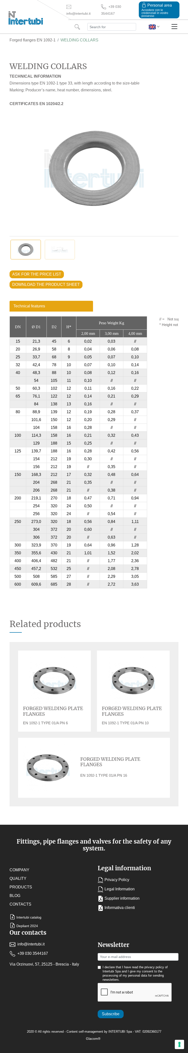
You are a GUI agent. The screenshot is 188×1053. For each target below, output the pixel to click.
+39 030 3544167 (32, 953)
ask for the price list (36, 274)
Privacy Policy (117, 880)
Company (19, 870)
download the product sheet (46, 284)
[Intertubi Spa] (26, 17)
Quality (18, 878)
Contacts (20, 904)
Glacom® (93, 1039)
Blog (15, 896)
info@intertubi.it (30, 944)
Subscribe (110, 1014)
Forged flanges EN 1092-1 (33, 40)
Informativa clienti (120, 908)
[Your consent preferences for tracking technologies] (179, 1044)
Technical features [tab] (29, 306)
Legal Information (120, 889)
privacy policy (154, 967)
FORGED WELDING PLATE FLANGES (53, 711)
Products (21, 887)
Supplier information (122, 898)
